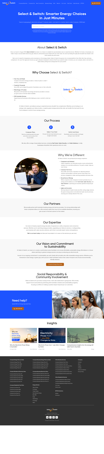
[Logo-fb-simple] (56, 417)
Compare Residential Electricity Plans (18, 371)
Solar (54, 3)
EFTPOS (82, 3)
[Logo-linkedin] (47, 417)
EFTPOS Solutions (59, 391)
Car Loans (63, 3)
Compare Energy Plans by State (17, 359)
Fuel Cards (69, 3)
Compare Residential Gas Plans (17, 385)
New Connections (40, 3)
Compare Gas (32, 3)
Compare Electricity (23, 3)
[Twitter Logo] (50, 417)
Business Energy (48, 3)
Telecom (58, 3)
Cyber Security (76, 3)
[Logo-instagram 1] (53, 417)
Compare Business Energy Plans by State (42, 359)
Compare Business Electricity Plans (40, 371)
